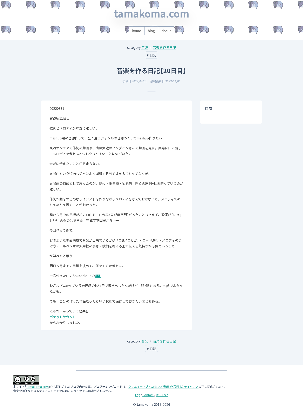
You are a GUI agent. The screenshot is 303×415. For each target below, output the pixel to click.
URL (98, 275)
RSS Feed (162, 395)
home (136, 30)
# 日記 (151, 55)
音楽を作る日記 (164, 47)
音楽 (144, 47)
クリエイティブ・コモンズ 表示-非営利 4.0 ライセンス (163, 387)
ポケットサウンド (62, 316)
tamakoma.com (151, 13)
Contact (148, 395)
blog (151, 30)
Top (137, 395)
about (166, 30)
